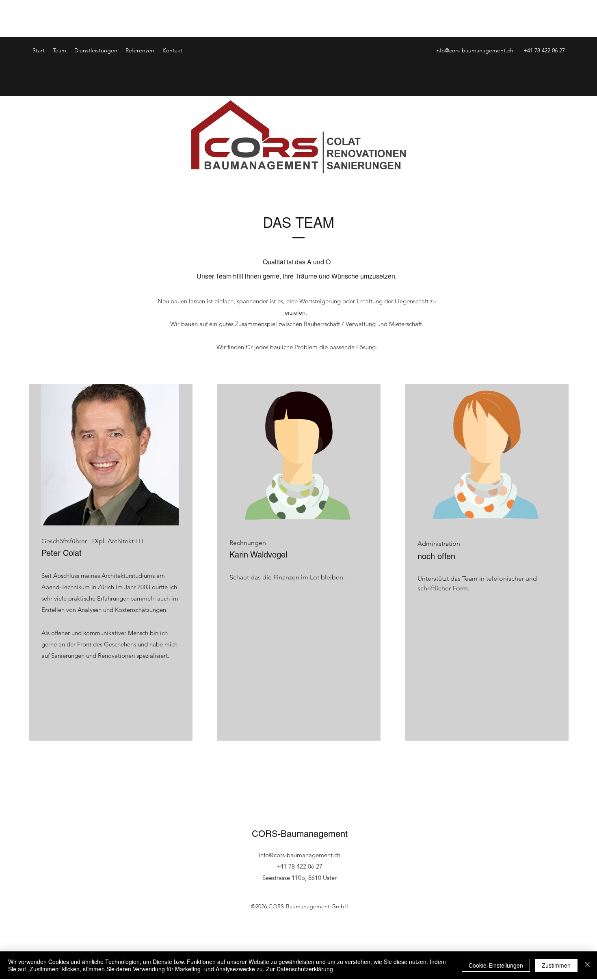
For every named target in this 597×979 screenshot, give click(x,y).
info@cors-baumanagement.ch (474, 50)
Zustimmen (556, 965)
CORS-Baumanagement (300, 834)
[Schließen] (587, 965)
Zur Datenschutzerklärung (299, 969)
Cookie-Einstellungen (496, 965)
